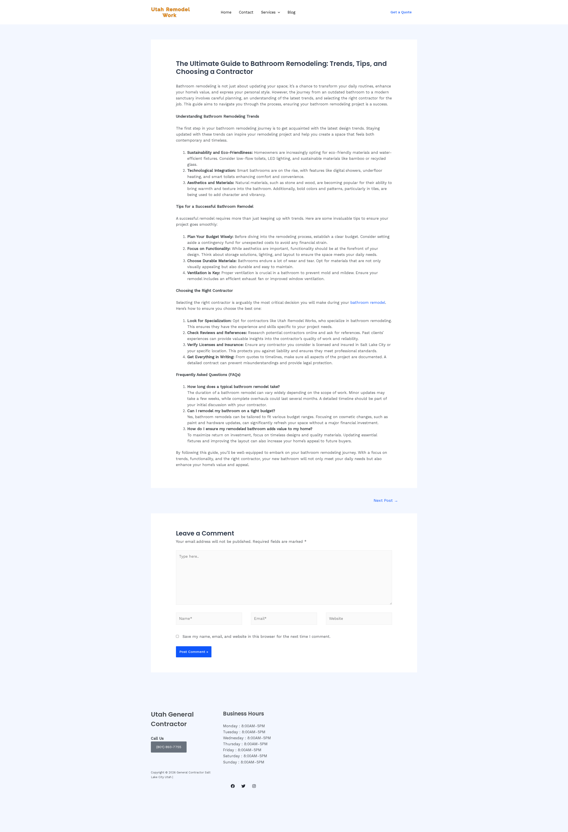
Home (226, 12)
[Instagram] (254, 786)
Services (268, 12)
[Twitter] (243, 786)
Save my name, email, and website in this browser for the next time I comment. (256, 636)
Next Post (386, 500)
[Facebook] (233, 786)
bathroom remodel (367, 302)
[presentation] (278, 12)
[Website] (359, 619)
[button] (169, 747)
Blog (292, 12)
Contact (246, 12)
